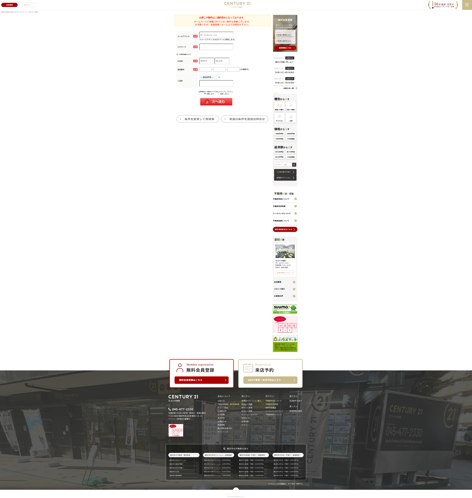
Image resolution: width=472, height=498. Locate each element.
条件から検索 (247, 404)
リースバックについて (282, 213)
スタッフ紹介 (279, 289)
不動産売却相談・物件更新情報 (228, 404)
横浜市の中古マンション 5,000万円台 (217, 468)
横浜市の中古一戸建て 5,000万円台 (286, 468)
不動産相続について (281, 220)
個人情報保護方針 (225, 428)
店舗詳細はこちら (284, 273)
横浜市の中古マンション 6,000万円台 (217, 472)
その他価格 (291, 139)
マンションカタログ (250, 415)
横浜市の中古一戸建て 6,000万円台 (286, 472)
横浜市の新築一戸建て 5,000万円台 (251, 468)
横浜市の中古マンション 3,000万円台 (217, 460)
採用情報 (221, 425)
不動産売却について (281, 199)
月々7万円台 (291, 152)
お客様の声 (278, 296)
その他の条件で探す (284, 172)
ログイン (245, 425)
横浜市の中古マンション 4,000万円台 (217, 464)
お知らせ (221, 401)
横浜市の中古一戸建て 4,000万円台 (286, 464)
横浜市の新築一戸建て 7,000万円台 (251, 475)
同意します (210, 94)
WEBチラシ (246, 418)
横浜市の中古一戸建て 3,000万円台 (286, 460)
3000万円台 (279, 133)
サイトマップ (223, 432)
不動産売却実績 (279, 206)
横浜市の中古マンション (178, 460)
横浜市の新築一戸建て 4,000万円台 (251, 464)
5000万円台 (279, 139)
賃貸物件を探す (295, 401)
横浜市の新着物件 (176, 475)
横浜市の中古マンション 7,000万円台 (217, 475)
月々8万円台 (279, 157)
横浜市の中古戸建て (177, 468)
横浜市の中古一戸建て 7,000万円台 (286, 475)
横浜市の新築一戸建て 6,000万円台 (251, 472)
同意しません (224, 94)
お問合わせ (222, 421)
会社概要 (277, 282)
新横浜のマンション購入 (251, 401)
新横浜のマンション (284, 178)
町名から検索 (247, 411)
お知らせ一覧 (288, 88)
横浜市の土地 (174, 472)
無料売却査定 (271, 408)
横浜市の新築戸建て (177, 464)
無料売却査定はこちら (283, 229)
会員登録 (245, 421)
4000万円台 (291, 133)
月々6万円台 (279, 152)
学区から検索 (247, 408)
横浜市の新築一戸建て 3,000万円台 (251, 460)
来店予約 (221, 418)
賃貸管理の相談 (295, 411)
